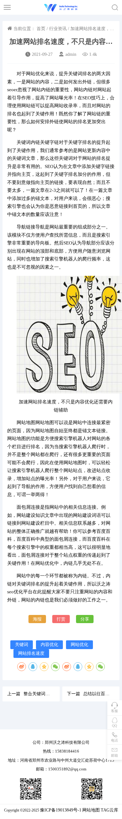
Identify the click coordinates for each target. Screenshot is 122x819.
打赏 (61, 619)
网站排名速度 (31, 653)
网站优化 (79, 644)
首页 (41, 28)
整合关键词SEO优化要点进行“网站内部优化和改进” (37, 693)
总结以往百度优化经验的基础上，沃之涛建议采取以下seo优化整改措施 (96, 693)
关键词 (21, 644)
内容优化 (49, 644)
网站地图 (91, 810)
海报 (37, 619)
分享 (84, 619)
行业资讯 (58, 28)
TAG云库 (109, 810)
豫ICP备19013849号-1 (60, 810)
